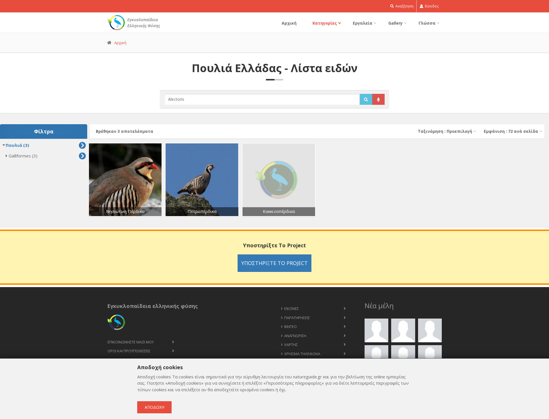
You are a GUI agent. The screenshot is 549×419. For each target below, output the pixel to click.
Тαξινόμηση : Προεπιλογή (445, 131)
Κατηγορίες (325, 23)
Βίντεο (290, 326)
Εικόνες (291, 308)
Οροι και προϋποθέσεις (129, 350)
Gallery (395, 23)
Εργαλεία (362, 23)
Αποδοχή (154, 407)
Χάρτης (291, 344)
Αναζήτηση (404, 6)
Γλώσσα (427, 23)
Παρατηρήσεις (297, 317)
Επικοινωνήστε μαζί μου (131, 342)
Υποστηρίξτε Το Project (274, 263)
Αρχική (289, 23)
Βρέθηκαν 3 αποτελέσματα (124, 131)
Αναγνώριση (295, 335)
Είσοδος (431, 6)
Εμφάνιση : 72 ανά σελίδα (511, 131)
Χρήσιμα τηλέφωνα (302, 353)
